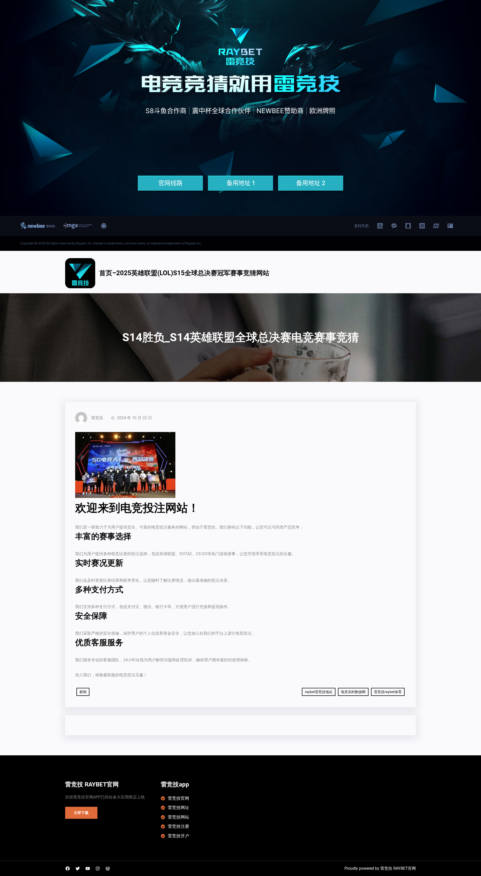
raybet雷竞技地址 (318, 692)
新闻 (82, 692)
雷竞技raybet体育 (388, 692)
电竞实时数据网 (353, 692)
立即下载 (81, 813)
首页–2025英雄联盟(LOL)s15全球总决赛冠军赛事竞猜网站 (184, 273)
